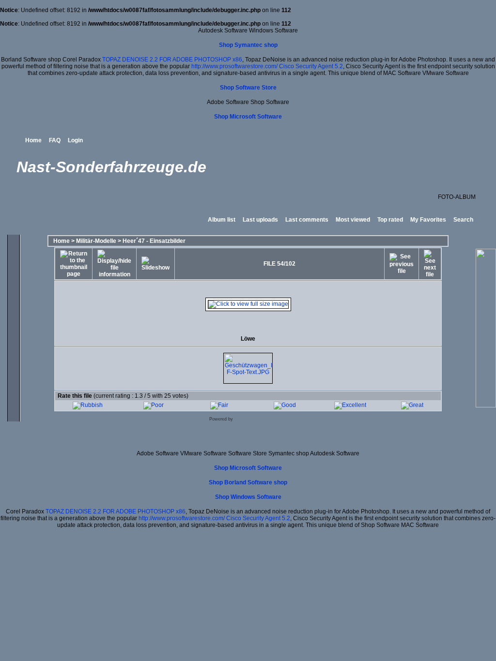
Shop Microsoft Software (248, 116)
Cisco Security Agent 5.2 (311, 66)
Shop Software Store (248, 87)
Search (463, 219)
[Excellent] (350, 405)
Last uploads (260, 219)
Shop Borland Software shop (248, 482)
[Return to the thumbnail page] (73, 264)
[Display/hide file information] (114, 263)
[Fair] (219, 405)
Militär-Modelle (96, 241)
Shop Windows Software (248, 497)
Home (33, 140)
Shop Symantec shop (248, 45)
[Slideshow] (155, 263)
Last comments (306, 219)
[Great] (412, 405)
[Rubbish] (88, 405)
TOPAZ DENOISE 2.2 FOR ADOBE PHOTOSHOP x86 (172, 59)
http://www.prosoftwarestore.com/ (234, 66)
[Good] (285, 405)
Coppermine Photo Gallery (260, 419)
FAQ (55, 140)
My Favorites (428, 219)
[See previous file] (401, 264)
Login (75, 140)
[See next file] (430, 263)
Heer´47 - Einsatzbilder (154, 241)
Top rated (390, 219)
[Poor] (153, 405)
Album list (221, 219)
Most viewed (353, 219)
